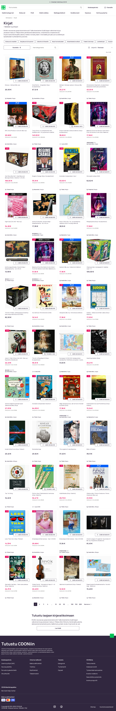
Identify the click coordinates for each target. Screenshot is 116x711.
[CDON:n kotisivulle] (3, 7)
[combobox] (45, 7)
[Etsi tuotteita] (81, 7)
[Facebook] (61, 706)
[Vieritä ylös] (112, 636)
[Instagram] (54, 706)
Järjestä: (94, 47)
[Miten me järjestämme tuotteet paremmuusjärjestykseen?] (89, 47)
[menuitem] (8, 13)
